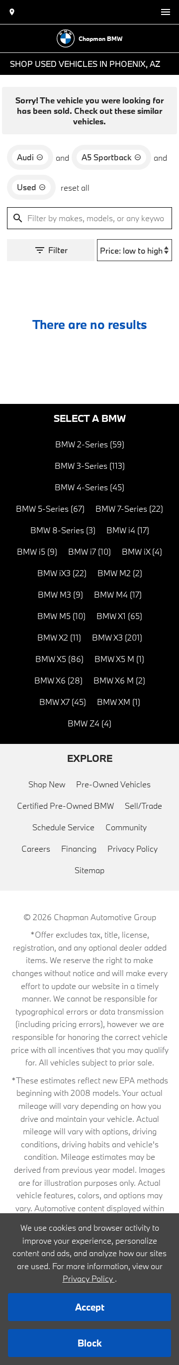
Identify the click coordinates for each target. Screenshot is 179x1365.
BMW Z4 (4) (89, 723)
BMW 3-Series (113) (90, 465)
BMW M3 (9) (60, 594)
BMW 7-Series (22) (129, 508)
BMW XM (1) (118, 701)
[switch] (165, 12)
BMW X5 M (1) (119, 659)
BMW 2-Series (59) (89, 444)
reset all (75, 187)
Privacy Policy (132, 848)
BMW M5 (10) (61, 616)
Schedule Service (63, 827)
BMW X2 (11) (59, 637)
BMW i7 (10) (89, 551)
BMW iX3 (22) (62, 573)
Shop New (46, 784)
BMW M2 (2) (119, 573)
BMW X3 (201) (117, 637)
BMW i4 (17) (127, 530)
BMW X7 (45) (62, 701)
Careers (35, 848)
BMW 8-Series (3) (62, 530)
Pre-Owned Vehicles (113, 784)
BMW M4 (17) (118, 594)
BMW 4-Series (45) (89, 487)
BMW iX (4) (142, 551)
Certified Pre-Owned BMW (65, 805)
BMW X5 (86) (59, 659)
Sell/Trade (143, 805)
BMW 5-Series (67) (50, 508)
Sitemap (89, 870)
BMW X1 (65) (119, 616)
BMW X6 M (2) (119, 680)
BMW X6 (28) (58, 680)
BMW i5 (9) (37, 551)
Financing (78, 848)
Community (126, 827)
